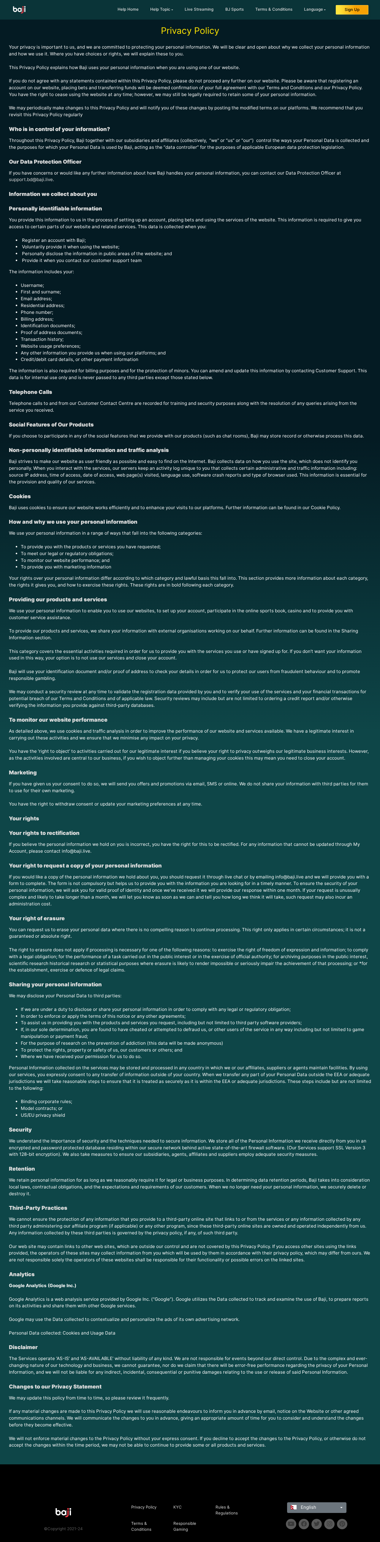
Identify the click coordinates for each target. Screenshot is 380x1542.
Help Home (128, 9)
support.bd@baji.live (31, 179)
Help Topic (160, 9)
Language (313, 9)
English (308, 1507)
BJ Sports (234, 9)
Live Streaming (199, 9)
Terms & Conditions (273, 9)
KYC (177, 1507)
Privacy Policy (143, 1507)
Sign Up (352, 9)
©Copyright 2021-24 (63, 1528)
